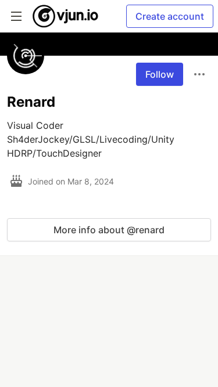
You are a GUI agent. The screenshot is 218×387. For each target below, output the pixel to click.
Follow (159, 74)
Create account (169, 16)
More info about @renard (109, 230)
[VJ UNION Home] (66, 16)
